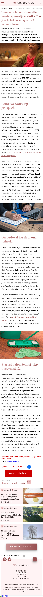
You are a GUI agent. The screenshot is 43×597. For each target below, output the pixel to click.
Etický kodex (21, 578)
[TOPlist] (4, 596)
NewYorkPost (13, 461)
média (4, 320)
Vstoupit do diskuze (19, 473)
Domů (3, 8)
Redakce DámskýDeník (11, 28)
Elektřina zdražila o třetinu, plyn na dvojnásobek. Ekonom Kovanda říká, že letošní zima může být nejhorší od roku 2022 (10, 536)
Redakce (21, 573)
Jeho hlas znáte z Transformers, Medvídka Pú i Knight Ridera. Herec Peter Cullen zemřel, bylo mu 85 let (11, 517)
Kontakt (21, 571)
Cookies (22, 577)
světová (33, 317)
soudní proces (18, 317)
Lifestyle (11, 8)
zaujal (27, 317)
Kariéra (21, 575)
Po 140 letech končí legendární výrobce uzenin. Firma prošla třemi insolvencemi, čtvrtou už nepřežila (9, 498)
